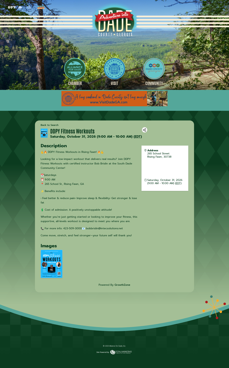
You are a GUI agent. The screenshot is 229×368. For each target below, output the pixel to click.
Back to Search (49, 125)
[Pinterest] (207, 7)
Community (154, 83)
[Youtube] (217, 7)
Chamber (75, 83)
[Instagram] (212, 7)
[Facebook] (196, 7)
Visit (114, 83)
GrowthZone (122, 285)
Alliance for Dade (114, 21)
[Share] (144, 130)
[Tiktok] (202, 7)
